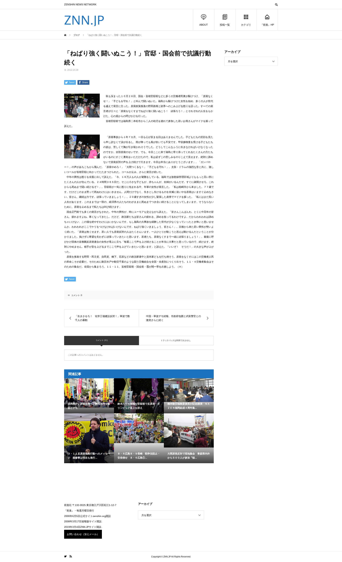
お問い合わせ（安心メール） (83, 534)
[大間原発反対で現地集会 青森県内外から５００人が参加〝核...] (189, 430)
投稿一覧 (225, 24)
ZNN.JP (84, 20)
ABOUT (203, 24)
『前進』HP (267, 24)
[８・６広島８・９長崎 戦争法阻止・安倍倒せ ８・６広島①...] (139, 428)
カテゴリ (246, 24)
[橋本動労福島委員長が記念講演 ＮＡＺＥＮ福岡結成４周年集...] (189, 390)
